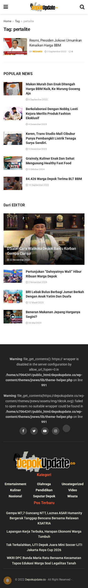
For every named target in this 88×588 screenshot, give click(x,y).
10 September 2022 (38, 185)
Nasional (15, 496)
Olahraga (44, 484)
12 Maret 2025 (36, 302)
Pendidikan (44, 490)
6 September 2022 (38, 99)
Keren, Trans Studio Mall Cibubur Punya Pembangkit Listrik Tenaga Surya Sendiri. (51, 138)
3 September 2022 (56, 51)
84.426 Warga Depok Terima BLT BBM (54, 179)
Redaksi (37, 51)
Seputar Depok (44, 496)
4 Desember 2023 (37, 124)
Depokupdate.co (35, 579)
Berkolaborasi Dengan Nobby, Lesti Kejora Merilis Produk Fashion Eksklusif (52, 113)
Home (7, 21)
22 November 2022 (19, 259)
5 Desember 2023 (37, 149)
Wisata (72, 496)
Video (72, 490)
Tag (17, 21)
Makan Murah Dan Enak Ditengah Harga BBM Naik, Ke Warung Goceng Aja (53, 88)
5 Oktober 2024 (36, 169)
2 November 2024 (37, 282)
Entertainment (15, 484)
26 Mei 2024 (35, 323)
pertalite (28, 21)
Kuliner (15, 490)
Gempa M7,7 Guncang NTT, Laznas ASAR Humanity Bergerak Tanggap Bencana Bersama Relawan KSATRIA (44, 518)
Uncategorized (73, 484)
